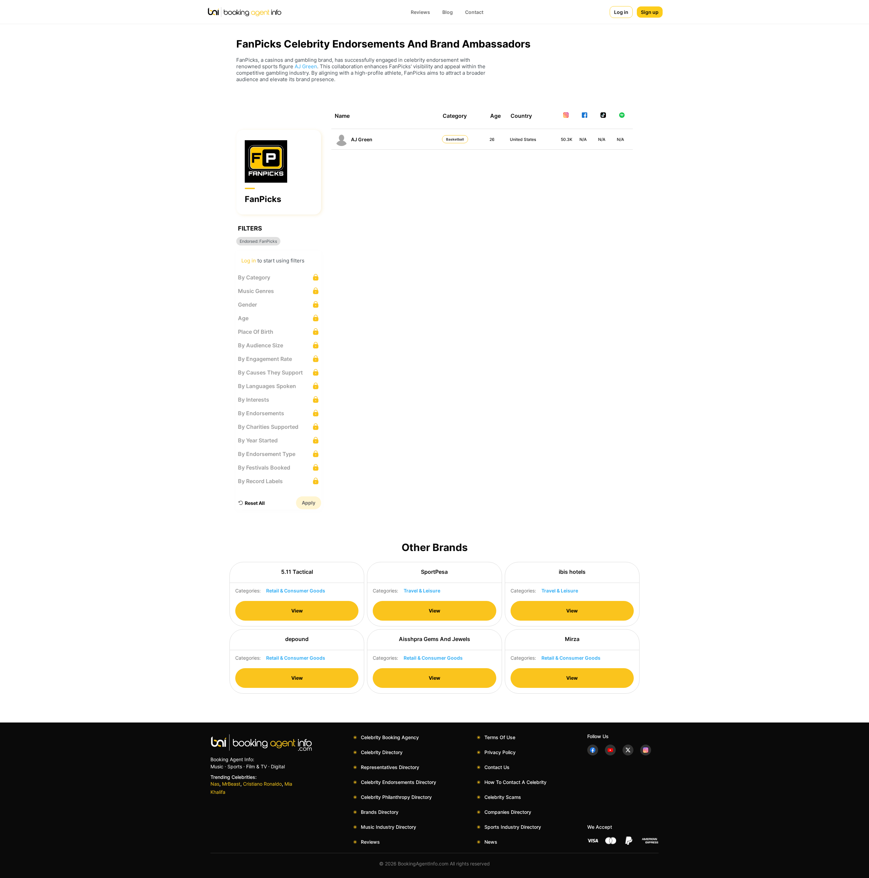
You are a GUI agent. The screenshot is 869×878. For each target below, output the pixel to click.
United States (523, 139)
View (297, 611)
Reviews (420, 12)
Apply (308, 503)
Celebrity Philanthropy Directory (396, 797)
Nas (214, 784)
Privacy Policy (500, 752)
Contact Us (497, 767)
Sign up (650, 12)
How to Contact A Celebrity (515, 782)
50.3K (566, 139)
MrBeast (231, 784)
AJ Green (306, 66)
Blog (447, 12)
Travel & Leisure (422, 590)
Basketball (455, 139)
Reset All (255, 503)
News (490, 842)
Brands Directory (380, 812)
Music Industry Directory (388, 827)
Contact (474, 12)
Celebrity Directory (382, 752)
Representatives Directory (390, 767)
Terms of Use (499, 737)
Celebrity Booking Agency (390, 737)
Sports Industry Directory (512, 827)
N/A (583, 139)
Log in (621, 12)
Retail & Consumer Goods (295, 590)
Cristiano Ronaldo (262, 784)
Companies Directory (507, 812)
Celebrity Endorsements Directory (398, 782)
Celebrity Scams (502, 797)
